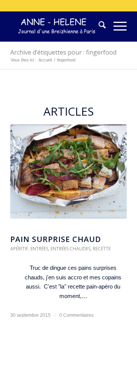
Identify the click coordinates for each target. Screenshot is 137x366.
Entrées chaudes (71, 248)
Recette (102, 248)
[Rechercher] (98, 26)
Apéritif (19, 248)
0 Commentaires (76, 315)
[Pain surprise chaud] (68, 175)
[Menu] (116, 26)
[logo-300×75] (57, 26)
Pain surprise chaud (55, 239)
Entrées (39, 248)
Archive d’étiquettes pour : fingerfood (63, 52)
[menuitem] (98, 26)
